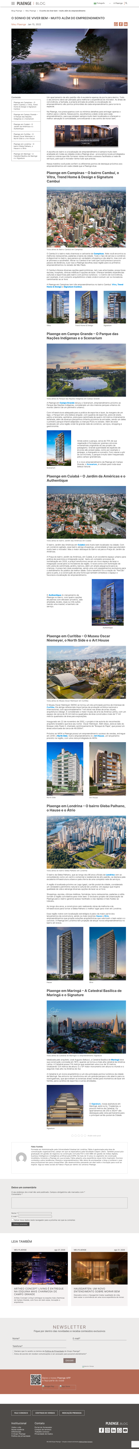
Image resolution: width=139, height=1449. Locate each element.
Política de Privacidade (54, 1351)
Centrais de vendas (45, 1413)
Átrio (106, 916)
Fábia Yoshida (37, 1147)
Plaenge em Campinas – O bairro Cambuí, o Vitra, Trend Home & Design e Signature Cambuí (26, 105)
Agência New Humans (85, 1441)
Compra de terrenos (43, 1429)
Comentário (16, 1194)
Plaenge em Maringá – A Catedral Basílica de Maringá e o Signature (25, 156)
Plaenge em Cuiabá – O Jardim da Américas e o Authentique (23, 126)
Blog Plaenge (16, 11)
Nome (14, 1213)
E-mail (14, 1216)
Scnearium (92, 464)
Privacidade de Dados (44, 1434)
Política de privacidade (20, 1436)
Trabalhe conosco (42, 1432)
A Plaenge (118, 3)
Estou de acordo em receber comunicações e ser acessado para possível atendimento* (50, 1354)
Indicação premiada (72, 1413)
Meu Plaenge (31, 11)
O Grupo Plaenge (18, 1434)
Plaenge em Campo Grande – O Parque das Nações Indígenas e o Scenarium (26, 116)
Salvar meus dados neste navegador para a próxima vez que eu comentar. (44, 1220)
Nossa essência (17, 1429)
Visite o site (16, 1427)
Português (100, 3)
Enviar (70, 1360)
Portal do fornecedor (43, 1427)
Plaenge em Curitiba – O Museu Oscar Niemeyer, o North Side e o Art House (24, 136)
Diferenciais (16, 1432)
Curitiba (50, 707)
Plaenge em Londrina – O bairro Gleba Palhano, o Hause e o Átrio (24, 146)
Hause (99, 916)
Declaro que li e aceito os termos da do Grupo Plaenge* (47, 1351)
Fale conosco (21, 1413)
